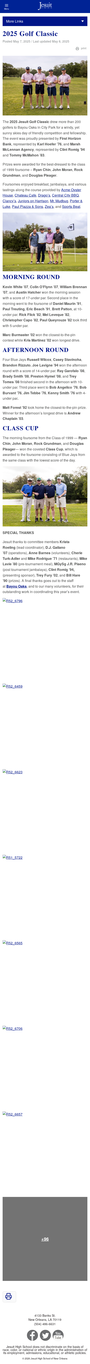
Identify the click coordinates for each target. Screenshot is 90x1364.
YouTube (58, 1335)
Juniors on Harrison (33, 200)
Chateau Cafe (25, 195)
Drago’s (44, 195)
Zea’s (49, 206)
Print (83, 48)
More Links (14, 21)
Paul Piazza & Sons (27, 206)
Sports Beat (71, 206)
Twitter (45, 1335)
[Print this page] (8, 1298)
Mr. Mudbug (59, 200)
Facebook (32, 1335)
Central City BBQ (65, 195)
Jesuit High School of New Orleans (45, 6)
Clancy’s (9, 200)
